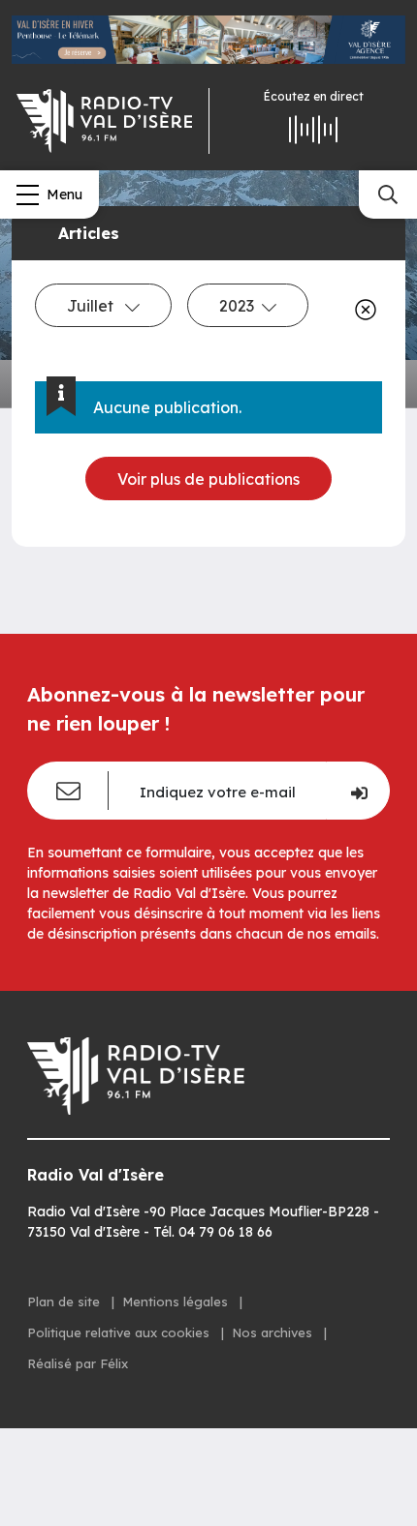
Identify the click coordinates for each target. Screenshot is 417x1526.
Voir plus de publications (208, 479)
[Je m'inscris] (358, 791)
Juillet (92, 305)
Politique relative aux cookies (120, 1332)
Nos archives (274, 1332)
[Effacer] (361, 309)
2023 (236, 305)
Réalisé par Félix (77, 1363)
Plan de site (65, 1301)
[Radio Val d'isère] (104, 121)
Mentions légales (177, 1301)
